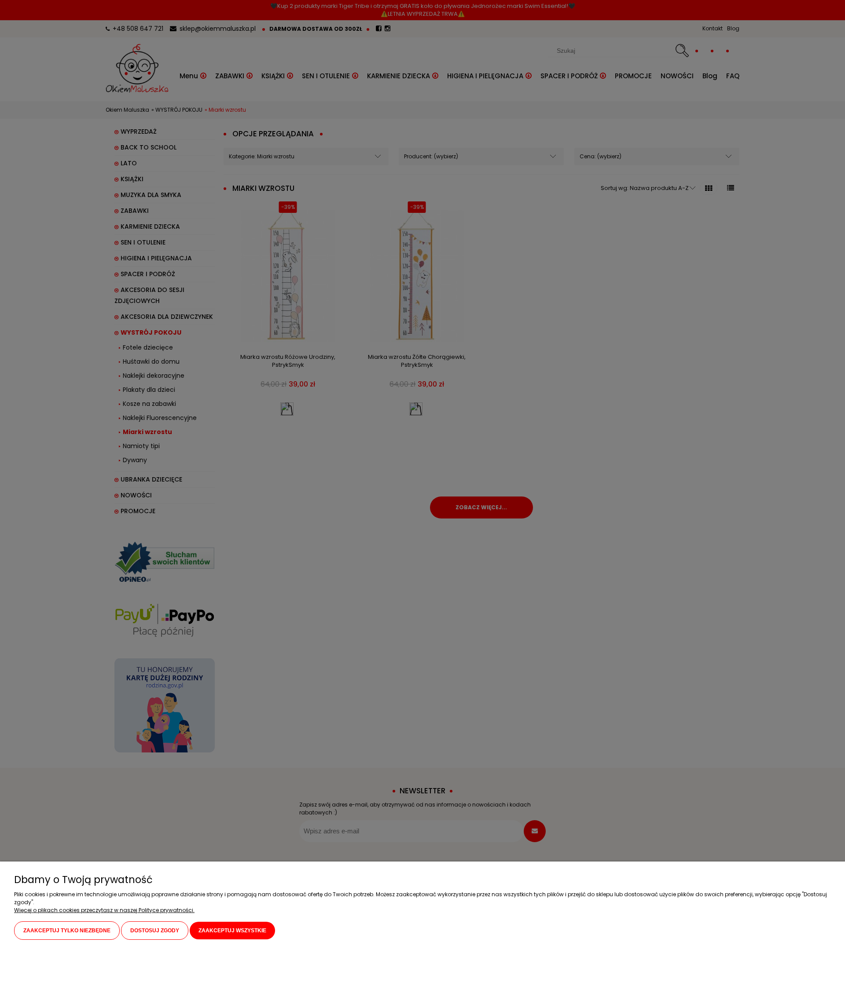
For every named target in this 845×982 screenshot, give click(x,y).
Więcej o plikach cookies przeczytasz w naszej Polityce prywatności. (104, 910)
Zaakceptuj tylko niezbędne (66, 930)
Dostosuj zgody (154, 930)
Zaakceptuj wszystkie (232, 930)
